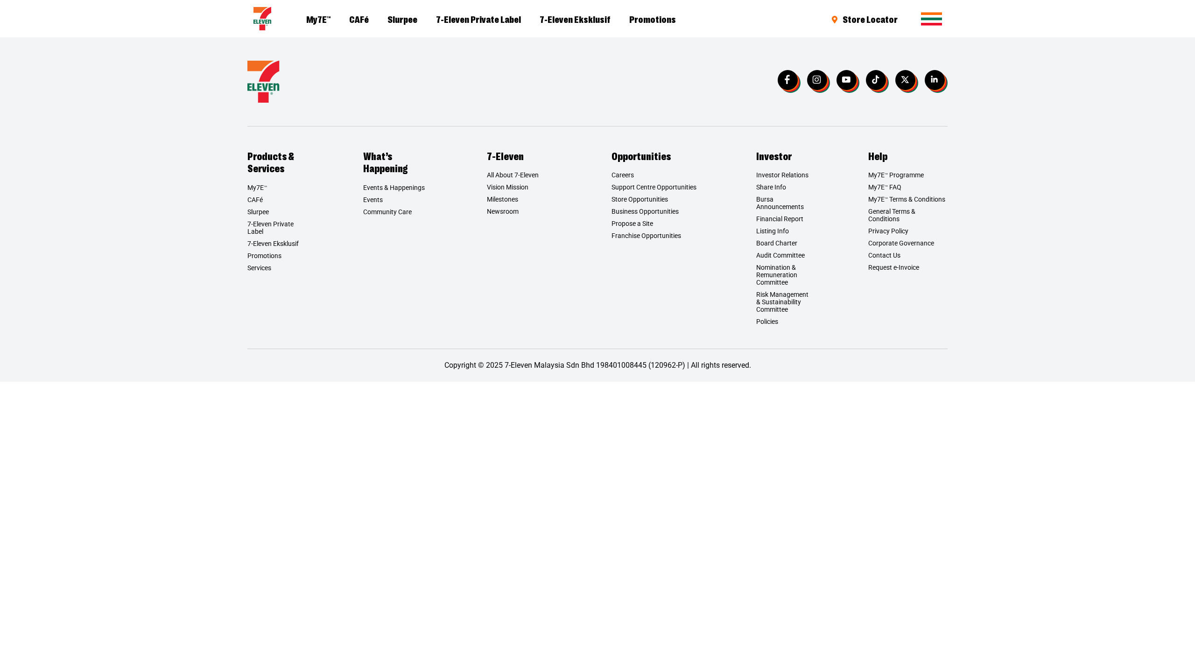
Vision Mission (507, 187)
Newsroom (503, 211)
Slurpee (402, 18)
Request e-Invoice (893, 267)
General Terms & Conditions (891, 215)
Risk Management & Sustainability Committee (782, 302)
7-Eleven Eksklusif (575, 18)
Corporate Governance (901, 243)
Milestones (502, 199)
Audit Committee (780, 255)
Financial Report (779, 219)
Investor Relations (782, 175)
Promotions (652, 18)
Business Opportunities (645, 211)
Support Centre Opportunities (654, 187)
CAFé (359, 18)
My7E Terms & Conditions (906, 199)
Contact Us (884, 255)
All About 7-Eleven (513, 175)
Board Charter (776, 243)
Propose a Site (632, 223)
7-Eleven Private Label (478, 18)
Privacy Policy (888, 231)
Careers (623, 175)
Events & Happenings (394, 187)
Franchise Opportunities (646, 235)
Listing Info (772, 231)
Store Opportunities (640, 199)
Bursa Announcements (780, 203)
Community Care (387, 212)
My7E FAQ (884, 187)
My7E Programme (896, 175)
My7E (318, 18)
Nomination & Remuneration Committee (776, 275)
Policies (767, 321)
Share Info (771, 187)
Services (259, 268)
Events (373, 199)
